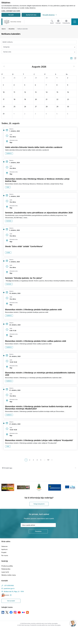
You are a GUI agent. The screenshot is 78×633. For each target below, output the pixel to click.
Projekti (3, 552)
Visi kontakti (11, 601)
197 (48, 460)
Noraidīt (11, 15)
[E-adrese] (5, 595)
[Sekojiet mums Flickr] (23, 612)
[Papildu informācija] (10, 595)
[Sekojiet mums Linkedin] (2, 612)
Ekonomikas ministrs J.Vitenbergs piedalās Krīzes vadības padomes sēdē (35, 341)
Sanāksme (9, 153)
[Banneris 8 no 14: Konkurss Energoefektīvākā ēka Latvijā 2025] (39, 487)
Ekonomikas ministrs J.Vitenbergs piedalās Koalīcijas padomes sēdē (33, 309)
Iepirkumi (4, 549)
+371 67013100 (9, 585)
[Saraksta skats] (75, 58)
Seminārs (8, 221)
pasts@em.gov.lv (9, 588)
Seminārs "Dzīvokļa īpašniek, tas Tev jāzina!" (23, 278)
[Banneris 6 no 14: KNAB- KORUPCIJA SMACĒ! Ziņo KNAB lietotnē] (7, 487)
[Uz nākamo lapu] (52, 460)
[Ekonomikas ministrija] (12, 21)
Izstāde (8, 252)
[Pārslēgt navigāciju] (74, 21)
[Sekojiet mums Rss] (27, 612)
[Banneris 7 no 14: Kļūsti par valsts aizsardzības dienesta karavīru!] (23, 487)
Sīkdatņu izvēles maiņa (8, 575)
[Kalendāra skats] (71, 58)
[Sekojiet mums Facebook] (11, 612)
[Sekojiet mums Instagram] (15, 612)
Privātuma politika (7, 566)
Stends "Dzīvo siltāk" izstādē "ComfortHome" (24, 246)
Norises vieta (7, 52)
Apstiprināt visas (31, 15)
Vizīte (7, 187)
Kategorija (6, 47)
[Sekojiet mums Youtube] (19, 612)
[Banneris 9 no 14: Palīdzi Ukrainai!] (54, 487)
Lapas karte (5, 572)
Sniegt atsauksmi (39, 504)
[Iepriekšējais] (4, 487)
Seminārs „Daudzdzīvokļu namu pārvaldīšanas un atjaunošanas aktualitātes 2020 (39, 213)
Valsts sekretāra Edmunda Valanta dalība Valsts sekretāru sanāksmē (33, 147)
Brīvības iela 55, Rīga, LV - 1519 (14, 591)
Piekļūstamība (5, 569)
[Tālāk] (74, 487)
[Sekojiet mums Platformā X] (7, 612)
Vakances (4, 546)
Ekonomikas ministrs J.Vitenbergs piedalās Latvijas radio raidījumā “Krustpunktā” (39, 440)
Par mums (4, 555)
